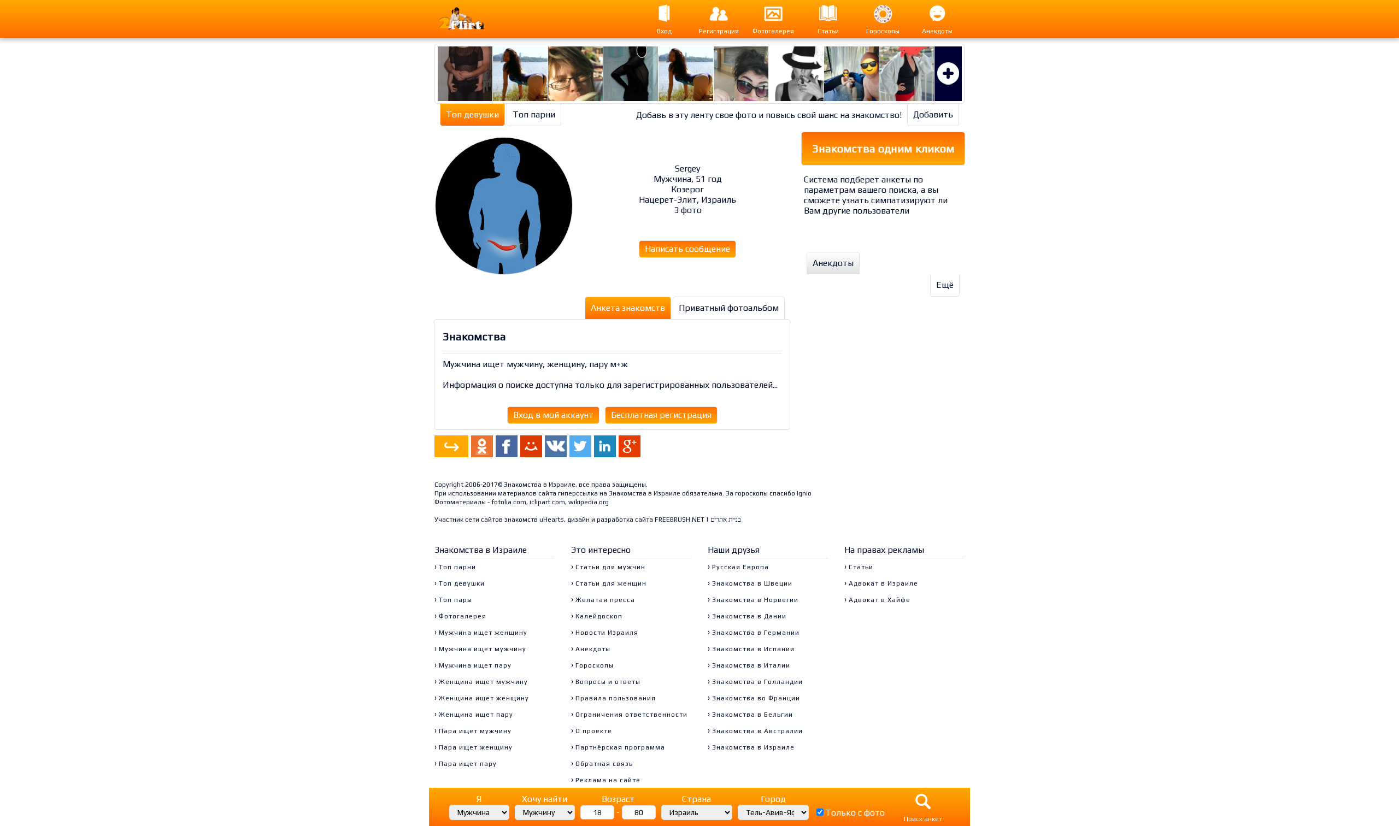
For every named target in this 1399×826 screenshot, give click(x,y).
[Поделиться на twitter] (580, 446)
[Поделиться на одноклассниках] (482, 446)
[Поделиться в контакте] (556, 446)
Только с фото (855, 812)
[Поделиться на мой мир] (531, 446)
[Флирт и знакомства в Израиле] (472, 19)
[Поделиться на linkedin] (605, 446)
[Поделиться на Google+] (629, 446)
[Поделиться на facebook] (507, 446)
